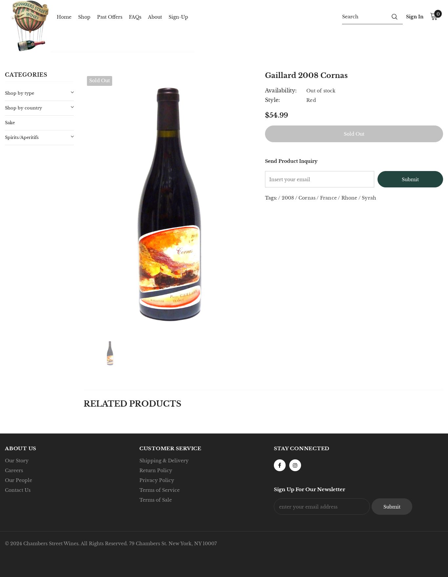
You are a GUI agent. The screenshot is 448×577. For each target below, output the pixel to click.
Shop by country (23, 108)
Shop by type (19, 93)
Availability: (281, 90)
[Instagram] (295, 465)
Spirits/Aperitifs (22, 137)
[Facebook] (280, 465)
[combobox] (364, 16)
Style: (272, 100)
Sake (10, 122)
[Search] (394, 16)
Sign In (414, 17)
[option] (169, 201)
